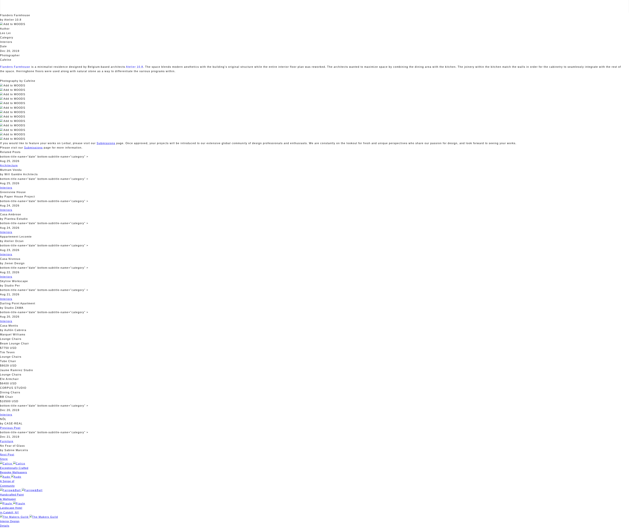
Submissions (106, 143)
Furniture (6, 441)
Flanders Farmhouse (15, 66)
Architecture (9, 165)
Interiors (6, 187)
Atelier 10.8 (134, 66)
